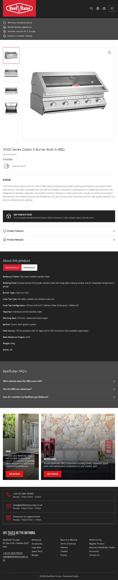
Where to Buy (95, 540)
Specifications (12, 267)
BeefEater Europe (54, 576)
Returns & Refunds (68, 540)
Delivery (64, 547)
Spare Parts (37, 551)
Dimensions (29, 267)
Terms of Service (68, 543)
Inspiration (36, 547)
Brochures (94, 551)
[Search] (91, 8)
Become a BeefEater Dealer (102, 547)
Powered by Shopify (70, 576)
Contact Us (94, 555)
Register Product (96, 543)
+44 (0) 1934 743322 (13, 553)
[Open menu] (112, 8)
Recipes (35, 555)
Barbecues (36, 540)
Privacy (63, 555)
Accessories (37, 543)
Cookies (64, 551)
